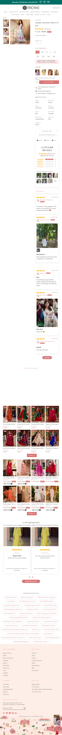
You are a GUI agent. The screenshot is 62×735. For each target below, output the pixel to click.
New (5, 12)
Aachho (38, 20)
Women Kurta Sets (8, 658)
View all (32, 455)
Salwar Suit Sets (7, 653)
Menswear (45, 12)
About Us (34, 653)
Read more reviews (31, 581)
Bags (22, 14)
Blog (33, 668)
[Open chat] (58, 725)
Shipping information (47, 135)
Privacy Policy (35, 687)
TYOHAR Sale (13, 12)
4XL (48, 56)
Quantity (38, 40)
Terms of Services (36, 691)
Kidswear (54, 12)
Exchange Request (8, 689)
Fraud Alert (6, 684)
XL (55, 52)
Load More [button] (47, 357)
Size (36, 48)
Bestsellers (24, 12)
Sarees (5, 655)
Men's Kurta (6, 668)
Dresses (5, 663)
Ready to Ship (40, 14)
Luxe (49, 14)
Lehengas (5, 660)
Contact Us (6, 694)
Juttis (4, 670)
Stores (33, 655)
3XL (43, 56)
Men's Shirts (6, 665)
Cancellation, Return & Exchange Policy (42, 689)
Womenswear (35, 12)
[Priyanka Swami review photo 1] (47, 235)
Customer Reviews (37, 660)
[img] (40, 197)
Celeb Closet (35, 670)
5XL (54, 56)
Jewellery (30, 14)
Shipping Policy (36, 684)
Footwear (15, 14)
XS (37, 52)
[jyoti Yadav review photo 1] (47, 313)
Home (4, 18)
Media (33, 663)
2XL (38, 56)
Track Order (6, 687)
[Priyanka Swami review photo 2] (38, 250)
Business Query (36, 665)
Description (47, 131)
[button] (39, 29)
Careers (34, 658)
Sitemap (5, 691)
